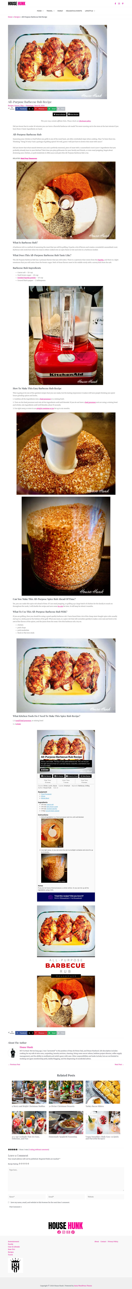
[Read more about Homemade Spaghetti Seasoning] (66, 1122)
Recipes (17, 17)
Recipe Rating (13, 1164)
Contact (103, 1241)
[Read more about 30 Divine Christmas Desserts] (66, 1092)
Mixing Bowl (45, 798)
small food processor (23, 721)
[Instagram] (119, 3)
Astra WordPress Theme (83, 1286)
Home (10, 17)
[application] (42, 11)
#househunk (78, 898)
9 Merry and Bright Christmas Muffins (28, 1106)
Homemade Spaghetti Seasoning (63, 1136)
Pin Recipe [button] (59, 776)
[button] (42, 770)
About (97, 1241)
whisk (18, 724)
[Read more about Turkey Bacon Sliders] (103, 1092)
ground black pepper (52, 811)
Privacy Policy (113, 1241)
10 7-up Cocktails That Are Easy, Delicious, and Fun (26, 1137)
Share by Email (73, 776)
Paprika (101, 260)
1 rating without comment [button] (38, 1150)
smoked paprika (51, 808)
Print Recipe (74, 114)
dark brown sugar (52, 806)
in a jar (60, 606)
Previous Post (14, 1064)
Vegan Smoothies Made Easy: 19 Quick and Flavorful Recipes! (102, 1137)
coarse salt (50, 804)
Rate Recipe (86, 776)
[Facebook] (115, 3)
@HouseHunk (64, 898)
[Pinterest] (122, 3)
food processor (45, 399)
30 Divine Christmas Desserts (61, 1106)
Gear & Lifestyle (14, 1247)
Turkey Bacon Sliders (95, 1106)
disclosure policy (85, 121)
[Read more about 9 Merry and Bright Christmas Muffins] (29, 1092)
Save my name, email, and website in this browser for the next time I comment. (40, 1202)
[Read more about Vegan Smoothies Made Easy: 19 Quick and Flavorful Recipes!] (103, 1122)
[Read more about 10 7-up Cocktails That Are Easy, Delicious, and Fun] (29, 1122)
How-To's (11, 1249)
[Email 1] (68, 1232)
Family (10, 1244)
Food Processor (46, 794)
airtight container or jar (45, 408)
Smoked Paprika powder (26, 278)
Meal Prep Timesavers (29, 158)
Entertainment (13, 1241)
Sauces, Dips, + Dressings (23, 106)
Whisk (43, 796)
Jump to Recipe (60, 114)
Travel (10, 1255)
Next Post (119, 1064)
